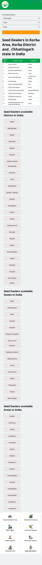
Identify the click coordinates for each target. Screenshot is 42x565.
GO (21, 32)
